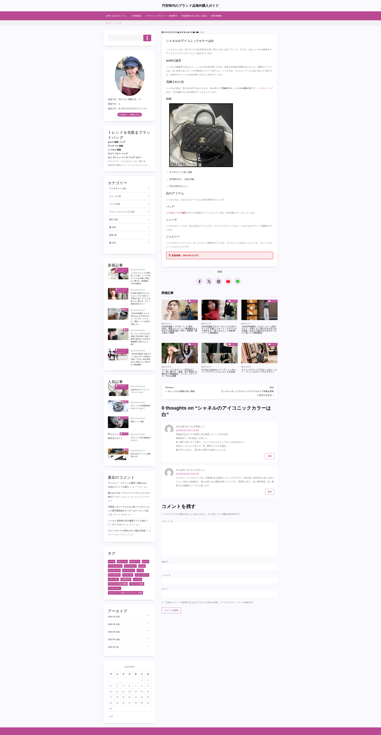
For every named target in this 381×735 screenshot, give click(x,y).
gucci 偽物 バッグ (116, 142)
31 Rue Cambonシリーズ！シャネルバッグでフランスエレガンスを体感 (219, 371)
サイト (165, 589)
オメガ (145, 562)
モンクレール (114, 570)
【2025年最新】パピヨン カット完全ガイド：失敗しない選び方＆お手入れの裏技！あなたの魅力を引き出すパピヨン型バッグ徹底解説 (259, 329)
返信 (270, 456)
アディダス (113, 579)
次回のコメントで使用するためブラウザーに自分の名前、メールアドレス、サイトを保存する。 (210, 602)
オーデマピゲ (114, 575)
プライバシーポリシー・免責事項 (161, 16)
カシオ (142, 566)
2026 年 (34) (114, 616)
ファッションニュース (122, 212)
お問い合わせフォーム (116, 16)
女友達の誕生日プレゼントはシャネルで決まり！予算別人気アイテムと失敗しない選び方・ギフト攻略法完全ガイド (140, 298)
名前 (165, 562)
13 (129, 691)
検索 (147, 38)
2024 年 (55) (114, 632)
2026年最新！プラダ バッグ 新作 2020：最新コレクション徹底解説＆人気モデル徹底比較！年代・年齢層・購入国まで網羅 (180, 329)
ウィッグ (115, 196)
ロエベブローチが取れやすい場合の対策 (126, 530)
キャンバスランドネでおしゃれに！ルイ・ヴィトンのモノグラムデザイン (259, 371)
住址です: (112, 108)
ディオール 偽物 (115, 146)
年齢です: (132, 99)
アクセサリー (117, 188)
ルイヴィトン (128, 570)
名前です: (112, 99)
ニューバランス (142, 575)
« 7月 (110, 716)
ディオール (127, 575)
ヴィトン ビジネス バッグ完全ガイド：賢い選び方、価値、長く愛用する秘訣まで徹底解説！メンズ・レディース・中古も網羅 (179, 373)
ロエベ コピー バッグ (118, 153)
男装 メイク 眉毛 (137, 422)
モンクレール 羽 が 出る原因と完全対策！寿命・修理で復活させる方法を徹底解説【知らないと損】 (140, 339)
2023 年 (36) (114, 639)
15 (142, 691)
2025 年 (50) (114, 624)
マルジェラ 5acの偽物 (118, 584)
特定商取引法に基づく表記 (194, 16)
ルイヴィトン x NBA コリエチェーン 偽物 (125, 593)
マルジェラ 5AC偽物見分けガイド (141, 439)
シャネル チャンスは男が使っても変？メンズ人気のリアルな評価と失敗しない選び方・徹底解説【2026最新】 (141, 278)
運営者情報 (216, 16)
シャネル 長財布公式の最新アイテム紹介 (127, 520)
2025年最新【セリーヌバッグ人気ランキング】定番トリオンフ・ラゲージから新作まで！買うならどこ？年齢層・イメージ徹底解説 (220, 329)
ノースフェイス (115, 566)
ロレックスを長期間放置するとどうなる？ (140, 407)
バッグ (201, 32)
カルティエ (134, 562)
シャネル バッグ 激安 (176, 213)
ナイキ (111, 562)
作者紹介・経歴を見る (129, 114)
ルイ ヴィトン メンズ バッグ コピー (125, 157)
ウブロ (140, 570)
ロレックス (122, 562)
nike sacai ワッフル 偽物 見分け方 (140, 455)
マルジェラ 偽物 (136, 584)
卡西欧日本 (125, 579)
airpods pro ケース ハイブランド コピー (140, 391)
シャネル (137, 579)
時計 (113, 219)
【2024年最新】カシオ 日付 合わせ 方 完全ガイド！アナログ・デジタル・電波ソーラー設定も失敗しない (140, 318)
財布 (113, 235)
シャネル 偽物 (114, 149)
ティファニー (130, 566)
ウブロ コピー (114, 588)
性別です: (112, 104)
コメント (167, 521)
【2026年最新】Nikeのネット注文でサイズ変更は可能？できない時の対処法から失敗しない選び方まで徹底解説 (141, 359)
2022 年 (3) (113, 647)
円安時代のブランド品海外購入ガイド (190, 5)
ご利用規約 (136, 16)
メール (166, 575)
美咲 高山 (183, 32)
